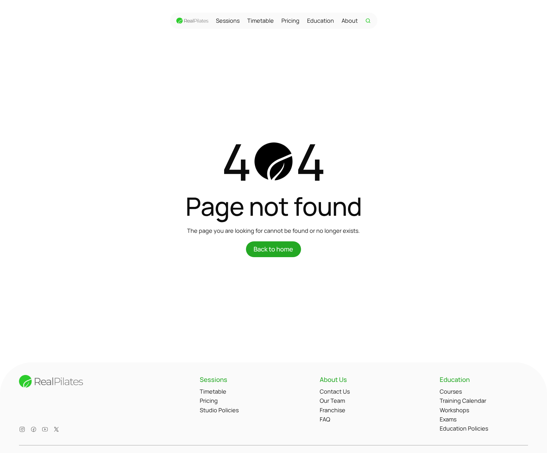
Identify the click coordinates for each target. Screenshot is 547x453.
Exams (448, 419)
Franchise (332, 410)
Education (320, 20)
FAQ (325, 419)
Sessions (228, 20)
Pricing (290, 20)
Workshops (454, 410)
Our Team (332, 400)
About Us (333, 379)
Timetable (260, 20)
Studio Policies (219, 410)
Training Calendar (463, 400)
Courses (451, 391)
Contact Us (335, 391)
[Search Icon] (368, 21)
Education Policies (464, 428)
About (350, 20)
